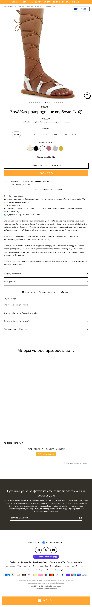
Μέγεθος (46, 128)
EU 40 (55, 134)
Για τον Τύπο (69, 566)
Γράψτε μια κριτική (46, 454)
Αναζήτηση (14, 562)
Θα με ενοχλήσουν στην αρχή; (17, 321)
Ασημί (55, 148)
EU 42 (74, 134)
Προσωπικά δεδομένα (36, 570)
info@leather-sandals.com (52, 586)
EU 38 (36, 134)
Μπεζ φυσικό (30, 148)
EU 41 (65, 134)
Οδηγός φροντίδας (40, 566)
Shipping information (12, 273)
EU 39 (45, 134)
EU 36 (16, 134)
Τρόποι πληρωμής (74, 562)
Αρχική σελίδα (9, 6)
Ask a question (10, 281)
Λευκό (42, 148)
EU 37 (26, 134)
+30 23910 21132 (37, 586)
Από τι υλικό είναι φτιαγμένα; (16, 305)
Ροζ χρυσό (48, 148)
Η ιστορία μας (55, 566)
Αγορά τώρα (46, 173)
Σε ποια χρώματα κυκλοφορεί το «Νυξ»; (21, 313)
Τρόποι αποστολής (57, 562)
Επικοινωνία (26, 562)
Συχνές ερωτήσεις (40, 562)
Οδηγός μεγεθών (24, 566)
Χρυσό (61, 148)
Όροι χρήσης (81, 566)
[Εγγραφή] (80, 518)
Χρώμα (46, 142)
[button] (81, 9)
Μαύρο (36, 148)
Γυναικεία (20, 6)
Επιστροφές (10, 566)
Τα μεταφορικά (45, 122)
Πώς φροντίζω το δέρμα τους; (16, 329)
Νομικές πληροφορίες (55, 570)
